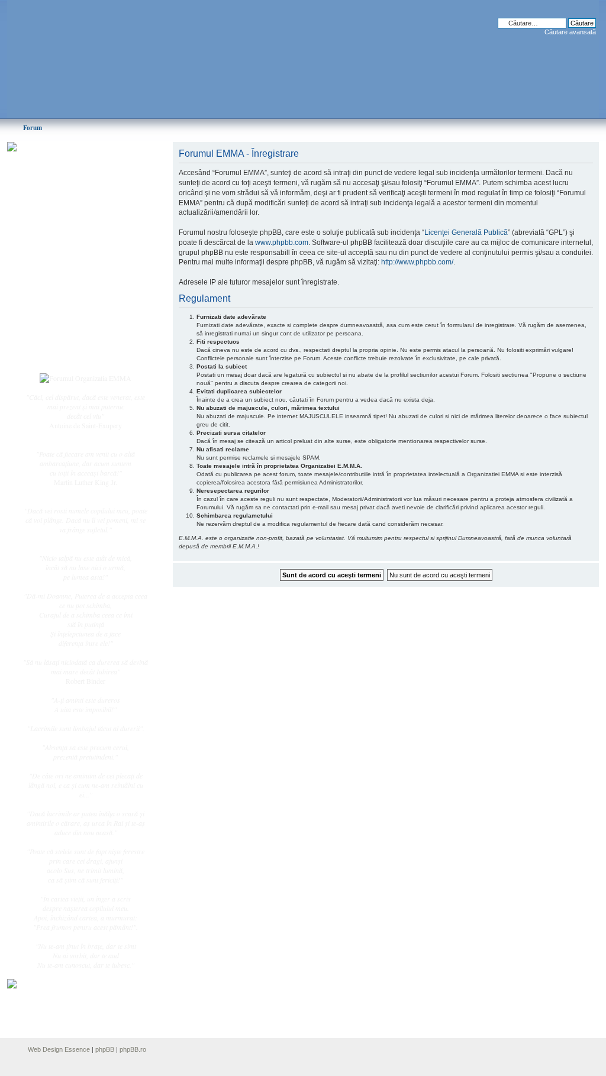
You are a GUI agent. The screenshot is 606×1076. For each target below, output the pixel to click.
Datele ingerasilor (71, 280)
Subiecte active (67, 267)
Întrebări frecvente (72, 293)
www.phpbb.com (281, 242)
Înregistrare (63, 341)
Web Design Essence (59, 1049)
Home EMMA (67, 206)
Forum (32, 128)
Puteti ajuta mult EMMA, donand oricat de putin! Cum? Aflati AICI (79, 167)
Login (55, 354)
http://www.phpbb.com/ (417, 262)
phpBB (104, 1049)
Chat (53, 232)
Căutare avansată (570, 31)
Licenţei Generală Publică (466, 232)
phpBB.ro (133, 1049)
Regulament (63, 306)
